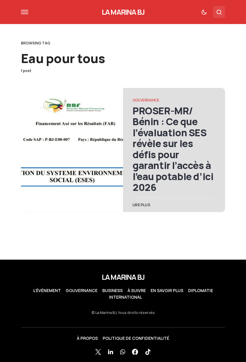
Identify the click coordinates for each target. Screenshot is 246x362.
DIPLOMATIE (200, 290)
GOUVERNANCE (146, 100)
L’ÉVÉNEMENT (47, 290)
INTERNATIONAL (125, 297)
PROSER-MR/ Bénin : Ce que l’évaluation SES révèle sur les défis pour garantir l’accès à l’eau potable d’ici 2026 (173, 149)
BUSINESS (112, 290)
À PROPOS (87, 338)
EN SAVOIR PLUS (167, 290)
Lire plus (141, 204)
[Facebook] (135, 352)
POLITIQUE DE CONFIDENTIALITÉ (136, 338)
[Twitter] (98, 352)
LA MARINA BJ (123, 12)
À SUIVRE (137, 290)
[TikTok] (148, 352)
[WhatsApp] (122, 352)
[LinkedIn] (110, 352)
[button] (24, 12)
